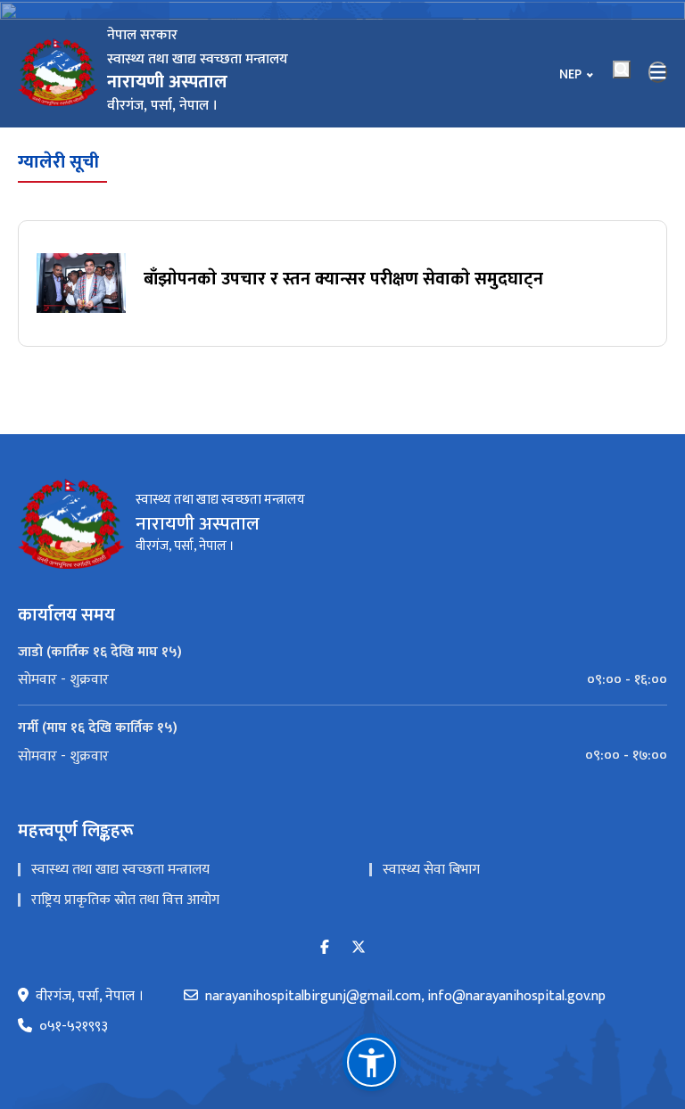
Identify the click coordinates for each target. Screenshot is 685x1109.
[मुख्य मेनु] (658, 72)
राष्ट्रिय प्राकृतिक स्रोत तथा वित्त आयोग (125, 900)
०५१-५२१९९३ (73, 1027)
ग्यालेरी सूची (58, 162)
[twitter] (358, 948)
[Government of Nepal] (58, 72)
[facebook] (324, 948)
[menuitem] (342, 680)
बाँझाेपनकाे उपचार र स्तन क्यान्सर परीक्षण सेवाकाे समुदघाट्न (343, 279)
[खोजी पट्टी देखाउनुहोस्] (622, 69)
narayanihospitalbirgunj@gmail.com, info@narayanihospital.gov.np (405, 996)
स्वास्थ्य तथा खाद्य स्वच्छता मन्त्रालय (120, 870)
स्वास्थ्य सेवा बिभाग (431, 870)
